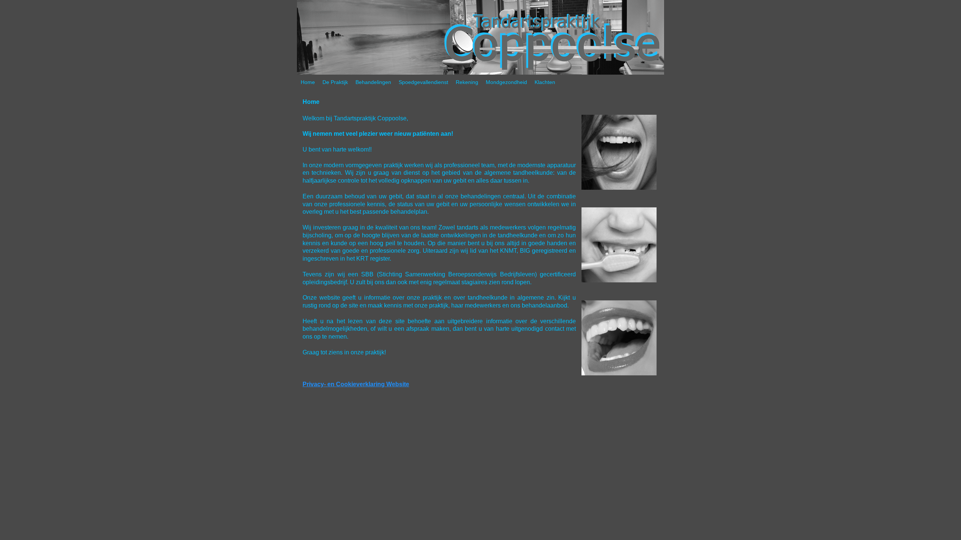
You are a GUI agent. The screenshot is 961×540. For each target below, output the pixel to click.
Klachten (545, 82)
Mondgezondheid (506, 82)
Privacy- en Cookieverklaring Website (356, 384)
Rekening (467, 82)
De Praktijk (335, 82)
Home (308, 82)
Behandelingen (373, 82)
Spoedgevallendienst (423, 82)
